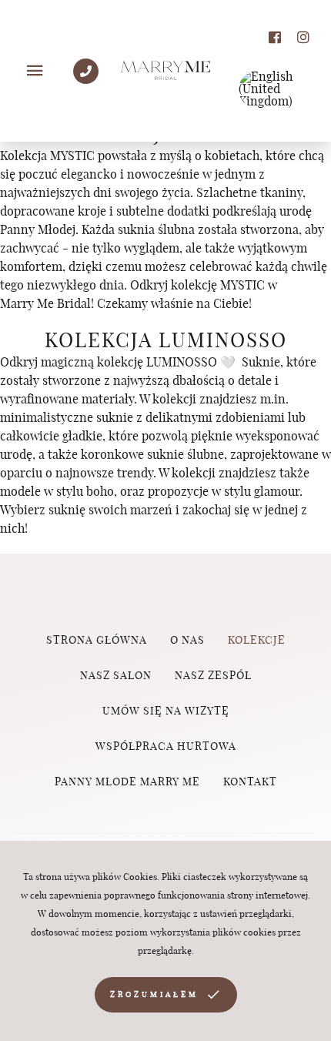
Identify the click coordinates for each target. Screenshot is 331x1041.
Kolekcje (257, 640)
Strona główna (96, 640)
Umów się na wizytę (165, 711)
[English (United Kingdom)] (273, 89)
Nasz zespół (213, 676)
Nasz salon (116, 676)
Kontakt (250, 782)
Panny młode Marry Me (127, 782)
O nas (187, 640)
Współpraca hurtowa (165, 746)
